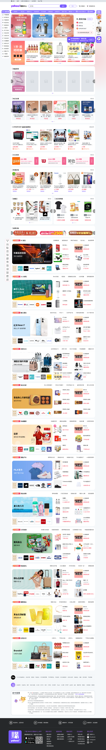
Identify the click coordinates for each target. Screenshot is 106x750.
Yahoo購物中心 (19, 6)
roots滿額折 (63, 566)
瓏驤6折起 (53, 602)
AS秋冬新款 (72, 566)
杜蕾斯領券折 (90, 421)
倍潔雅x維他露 (45, 529)
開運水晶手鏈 (53, 566)
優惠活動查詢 (60, 739)
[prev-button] (12, 233)
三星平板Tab (69, 312)
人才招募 (69, 739)
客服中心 (69, 734)
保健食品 (76, 677)
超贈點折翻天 (60, 734)
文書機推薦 (56, 240)
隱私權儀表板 (50, 746)
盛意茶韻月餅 (80, 385)
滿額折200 (91, 349)
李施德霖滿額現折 (89, 529)
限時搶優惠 (55, 493)
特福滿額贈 (82, 349)
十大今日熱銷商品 (20, 677)
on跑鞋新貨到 (90, 457)
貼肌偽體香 (91, 493)
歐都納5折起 (70, 457)
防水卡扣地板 (73, 349)
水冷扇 (37, 685)
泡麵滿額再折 (78, 638)
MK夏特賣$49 (63, 602)
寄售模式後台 (81, 736)
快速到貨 (36, 11)
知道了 (91, 39)
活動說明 (91, 127)
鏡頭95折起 (53, 312)
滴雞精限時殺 (73, 421)
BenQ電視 (56, 276)
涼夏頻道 (50, 11)
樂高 (28, 685)
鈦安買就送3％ (55, 349)
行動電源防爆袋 (80, 312)
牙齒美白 (37, 677)
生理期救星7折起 (77, 529)
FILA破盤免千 (80, 457)
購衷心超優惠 (60, 736)
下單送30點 (62, 638)
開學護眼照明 (90, 276)
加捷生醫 (81, 421)
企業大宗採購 (70, 736)
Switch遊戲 (32, 685)
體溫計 (83, 685)
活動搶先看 (73, 493)
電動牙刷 (79, 685)
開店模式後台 (81, 739)
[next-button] (94, 233)
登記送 (22, 11)
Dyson (58, 685)
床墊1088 (64, 349)
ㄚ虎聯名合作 (70, 741)
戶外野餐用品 (51, 677)
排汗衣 (41, 685)
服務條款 (49, 741)
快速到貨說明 (81, 741)
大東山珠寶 (72, 602)
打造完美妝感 (64, 493)
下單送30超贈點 (89, 638)
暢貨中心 (29, 11)
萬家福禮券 (91, 602)
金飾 (75, 685)
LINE (91, 742)
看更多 (98, 34)
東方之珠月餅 (90, 385)
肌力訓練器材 (63, 677)
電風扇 (63, 276)
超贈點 (91, 11)
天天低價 (43, 11)
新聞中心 (92, 734)
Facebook (92, 737)
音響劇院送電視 (72, 276)
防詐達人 (83, 240)
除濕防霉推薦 (55, 529)
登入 (73, 6)
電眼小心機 (82, 493)
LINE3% (54, 638)
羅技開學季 (91, 240)
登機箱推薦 (91, 566)
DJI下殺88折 (90, 312)
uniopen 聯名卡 (82, 11)
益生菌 (71, 685)
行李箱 (49, 685)
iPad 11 (61, 312)
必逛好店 (57, 11)
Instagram (92, 739)
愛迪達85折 (61, 457)
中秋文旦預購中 (59, 385)
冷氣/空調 (28, 677)
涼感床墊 (18, 685)
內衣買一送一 (81, 566)
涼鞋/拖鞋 (84, 677)
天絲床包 (24, 685)
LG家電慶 (81, 276)
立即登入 (90, 19)
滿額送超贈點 (63, 421)
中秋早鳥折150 (70, 385)
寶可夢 (66, 685)
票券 (46, 685)
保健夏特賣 (54, 421)
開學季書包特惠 (66, 529)
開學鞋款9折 (51, 457)
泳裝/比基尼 (70, 677)
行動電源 (88, 685)
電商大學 (80, 734)
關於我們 (49, 734)
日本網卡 (54, 685)
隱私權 (48, 739)
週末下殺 (64, 11)
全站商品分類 (81, 743)
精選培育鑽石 (81, 602)
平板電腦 (90, 677)
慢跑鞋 (93, 685)
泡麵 (80, 677)
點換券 (15, 11)
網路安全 (49, 736)
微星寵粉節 (65, 240)
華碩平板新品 (74, 240)
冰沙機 (62, 685)
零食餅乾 (57, 677)
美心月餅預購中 (48, 385)
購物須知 (49, 743)
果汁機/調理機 (44, 677)
